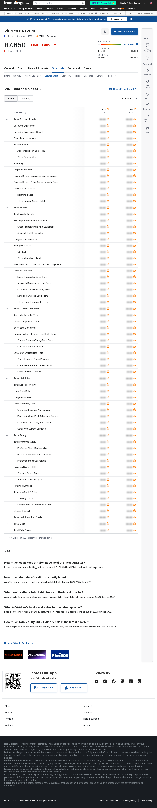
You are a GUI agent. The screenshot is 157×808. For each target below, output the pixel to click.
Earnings (101, 76)
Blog (7, 706)
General (9, 68)
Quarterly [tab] (25, 98)
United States (57, 13)
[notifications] (145, 2)
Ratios (77, 76)
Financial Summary (12, 76)
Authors (87, 725)
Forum (87, 68)
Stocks (9, 13)
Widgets (9, 725)
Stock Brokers (118, 13)
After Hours (81, 13)
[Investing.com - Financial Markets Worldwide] (16, 3)
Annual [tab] (11, 98)
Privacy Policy (129, 800)
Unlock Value (129, 44)
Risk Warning (147, 800)
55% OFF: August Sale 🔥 (103, 3)
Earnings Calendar (41, 13)
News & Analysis (38, 68)
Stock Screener (24, 13)
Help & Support (91, 718)
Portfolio (9, 718)
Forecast (112, 76)
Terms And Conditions (108, 800)
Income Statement (33, 76)
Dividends (88, 76)
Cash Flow (66, 76)
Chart (21, 68)
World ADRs (105, 13)
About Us (88, 706)
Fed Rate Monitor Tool (145, 13)
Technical (74, 68)
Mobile (8, 712)
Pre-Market (69, 13)
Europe (130, 13)
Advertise (88, 712)
